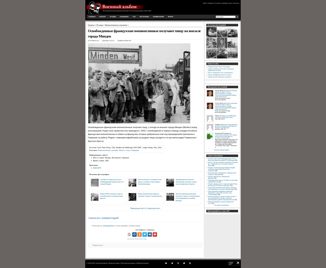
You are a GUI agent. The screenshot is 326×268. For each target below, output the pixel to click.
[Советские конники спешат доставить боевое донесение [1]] (211, 37)
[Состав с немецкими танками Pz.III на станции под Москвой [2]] (232, 37)
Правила (211, 3)
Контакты (236, 3)
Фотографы (144, 16)
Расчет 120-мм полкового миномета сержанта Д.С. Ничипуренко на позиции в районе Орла (223, 164)
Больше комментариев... (222, 150)
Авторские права (113, 263)
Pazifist (112, 40)
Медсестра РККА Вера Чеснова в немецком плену (225, 116)
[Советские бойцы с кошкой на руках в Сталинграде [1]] (222, 58)
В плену (100, 25)
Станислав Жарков (101, 263)
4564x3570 (97, 168)
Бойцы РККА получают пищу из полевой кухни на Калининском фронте (111, 196)
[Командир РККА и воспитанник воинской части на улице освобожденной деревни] (211, 47)
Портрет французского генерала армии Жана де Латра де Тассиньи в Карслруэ (222, 184)
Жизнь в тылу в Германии (129, 150)
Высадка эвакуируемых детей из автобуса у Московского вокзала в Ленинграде (226, 126)
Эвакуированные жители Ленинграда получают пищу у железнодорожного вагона (186, 182)
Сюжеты (91, 25)
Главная (92, 16)
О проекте (218, 3)
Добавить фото (227, 3)
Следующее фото (153, 208)
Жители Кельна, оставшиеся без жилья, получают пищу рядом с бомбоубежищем (150, 182)
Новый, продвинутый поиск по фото (219, 75)
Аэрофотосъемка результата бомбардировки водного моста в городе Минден (112, 182)
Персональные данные (127, 263)
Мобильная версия (143, 263)
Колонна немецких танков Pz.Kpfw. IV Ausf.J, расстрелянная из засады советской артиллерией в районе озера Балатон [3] (226, 93)
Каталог (102, 16)
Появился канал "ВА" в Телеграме (219, 67)
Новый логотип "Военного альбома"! (219, 77)
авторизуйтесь (109, 226)
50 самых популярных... (222, 205)
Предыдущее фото (137, 208)
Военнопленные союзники (116, 25)
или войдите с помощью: (145, 230)
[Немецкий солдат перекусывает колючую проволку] (232, 47)
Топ (134, 16)
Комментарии (158, 16)
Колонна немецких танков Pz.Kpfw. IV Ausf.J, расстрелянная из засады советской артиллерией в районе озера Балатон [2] (226, 106)
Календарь (124, 16)
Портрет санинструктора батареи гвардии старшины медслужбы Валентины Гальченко (221, 169)
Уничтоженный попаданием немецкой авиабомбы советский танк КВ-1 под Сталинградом (220, 193)
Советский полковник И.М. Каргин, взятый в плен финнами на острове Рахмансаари (226, 136)
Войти (205, 3)
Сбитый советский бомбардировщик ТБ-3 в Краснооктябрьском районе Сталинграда (222, 159)
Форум (170, 16)
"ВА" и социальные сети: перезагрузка (220, 72)
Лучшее (113, 16)
